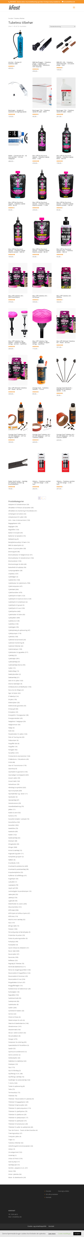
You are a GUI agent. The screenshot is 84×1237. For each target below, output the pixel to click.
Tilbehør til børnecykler (16, 1105)
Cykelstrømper (13, 649)
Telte (10, 1089)
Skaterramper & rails (15, 1020)
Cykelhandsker (13, 592)
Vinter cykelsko (13, 1174)
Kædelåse (11, 828)
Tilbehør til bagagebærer (17, 1102)
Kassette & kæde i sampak (17, 819)
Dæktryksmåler (13, 674)
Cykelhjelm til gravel (15, 605)
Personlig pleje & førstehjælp (18, 932)
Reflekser (11, 960)
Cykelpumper (13, 633)
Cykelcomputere (13, 586)
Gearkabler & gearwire (16, 772)
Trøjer (10, 1140)
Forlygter (11, 750)
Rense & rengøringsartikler (17, 970)
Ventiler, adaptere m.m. (16, 1168)
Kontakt (48, 1197)
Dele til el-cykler (13, 681)
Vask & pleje (12, 1162)
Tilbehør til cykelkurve (15, 1114)
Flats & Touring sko (14, 737)
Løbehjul (11, 898)
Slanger (11, 1039)
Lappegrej (11, 885)
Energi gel (11, 709)
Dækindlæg (12, 671)
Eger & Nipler (13, 693)
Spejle (10, 1048)
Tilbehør (11, 1096)
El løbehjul (12, 696)
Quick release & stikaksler (17, 948)
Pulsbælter (12, 945)
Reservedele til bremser (16, 976)
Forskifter (11, 753)
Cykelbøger (12, 577)
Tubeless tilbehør (14, 1143)
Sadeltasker (12, 1004)
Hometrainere (13, 803)
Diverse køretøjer (14, 684)
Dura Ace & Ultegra (15, 690)
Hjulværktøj (12, 800)
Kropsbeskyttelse (14, 872)
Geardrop (11, 769)
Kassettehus (12, 822)
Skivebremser (13, 1026)
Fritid (10, 762)
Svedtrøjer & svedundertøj (17, 1080)
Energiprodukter (14, 718)
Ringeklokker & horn (15, 982)
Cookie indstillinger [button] (64, 1234)
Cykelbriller (12, 580)
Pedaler (11, 929)
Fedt (9, 731)
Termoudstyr (12, 1092)
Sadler (10, 1008)
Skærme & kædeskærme (16, 1023)
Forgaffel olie (12, 743)
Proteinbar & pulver (15, 935)
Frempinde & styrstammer (17, 756)
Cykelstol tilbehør (14, 646)
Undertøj (11, 1155)
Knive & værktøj (13, 850)
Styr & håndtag (13, 1070)
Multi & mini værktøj (15, 919)
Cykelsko (11, 637)
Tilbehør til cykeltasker (16, 1121)
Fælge (10, 728)
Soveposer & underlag (16, 1042)
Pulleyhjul (11, 942)
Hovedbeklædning (14, 806)
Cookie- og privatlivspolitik (37, 1226)
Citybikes (11, 574)
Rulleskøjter (12, 992)
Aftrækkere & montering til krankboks (21, 511)
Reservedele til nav (14, 979)
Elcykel (10, 699)
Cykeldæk (11, 589)
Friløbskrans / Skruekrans (17, 759)
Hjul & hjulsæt (13, 791)
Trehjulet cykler (13, 1136)
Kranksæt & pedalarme (16, 866)
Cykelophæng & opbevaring (17, 630)
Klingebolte (12, 844)
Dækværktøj (12, 677)
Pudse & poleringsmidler (16, 938)
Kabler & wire (13, 813)
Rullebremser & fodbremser (18, 989)
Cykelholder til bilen (15, 614)
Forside (10, 18)
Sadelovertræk (13, 998)
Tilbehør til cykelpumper (16, 1118)
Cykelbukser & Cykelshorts (17, 583)
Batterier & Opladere (15, 536)
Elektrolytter (12, 703)
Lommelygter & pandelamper (18, 891)
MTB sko (11, 916)
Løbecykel (11, 894)
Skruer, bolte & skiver (15, 1033)
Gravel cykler (12, 778)
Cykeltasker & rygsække (16, 652)
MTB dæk (11, 910)
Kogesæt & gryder (14, 854)
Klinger (10, 847)
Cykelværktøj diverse (15, 665)
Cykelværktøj (12, 662)
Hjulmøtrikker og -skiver (16, 794)
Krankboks (12, 863)
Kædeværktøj (12, 838)
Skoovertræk (12, 1030)
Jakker (10, 809)
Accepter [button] (77, 1234)
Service (10, 1014)
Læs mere (52, 1234)
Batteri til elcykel (14, 533)
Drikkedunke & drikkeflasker (18, 687)
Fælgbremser (12, 725)
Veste (10, 1171)
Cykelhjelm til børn (14, 596)
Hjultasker (11, 797)
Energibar (11, 712)
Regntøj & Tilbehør (14, 963)
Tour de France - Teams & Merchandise (21, 1130)
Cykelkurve (12, 621)
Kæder (10, 835)
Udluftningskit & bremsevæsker (19, 1146)
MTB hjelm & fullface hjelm (17, 913)
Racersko (11, 957)
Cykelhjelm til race (14, 608)
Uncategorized (13, 1152)
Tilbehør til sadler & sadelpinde (19, 1127)
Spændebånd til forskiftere (17, 1045)
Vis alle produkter (52, 1194)
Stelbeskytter (12, 1058)
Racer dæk (12, 951)
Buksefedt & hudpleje (15, 567)
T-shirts (11, 1083)
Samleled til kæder (14, 1011)
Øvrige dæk (12, 926)
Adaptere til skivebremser (17, 504)
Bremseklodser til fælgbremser (19, 555)
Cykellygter (12, 627)
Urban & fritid (13, 1159)
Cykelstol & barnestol (15, 640)
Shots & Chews (13, 1017)
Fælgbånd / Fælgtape (15, 721)
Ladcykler (11, 882)
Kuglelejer (11, 879)
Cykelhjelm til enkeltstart (16, 602)
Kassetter (11, 825)
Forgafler (11, 747)
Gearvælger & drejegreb (16, 775)
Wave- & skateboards (15, 1177)
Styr (9, 1067)
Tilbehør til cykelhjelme (16, 1111)
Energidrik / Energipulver (17, 715)
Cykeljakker (12, 618)
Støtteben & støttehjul (15, 1061)
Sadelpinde (12, 1001)
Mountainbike (13, 907)
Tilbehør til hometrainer (16, 1124)
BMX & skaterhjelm (14, 545)
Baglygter (11, 526)
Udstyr (10, 1149)
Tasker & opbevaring (15, 1086)
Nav (9, 923)
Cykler (10, 668)
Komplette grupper (15, 857)
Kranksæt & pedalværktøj (17, 869)
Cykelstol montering (15, 643)
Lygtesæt (11, 901)
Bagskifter (11, 530)
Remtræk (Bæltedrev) (15, 967)
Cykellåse (11, 624)
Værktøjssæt (12, 1165)
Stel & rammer (13, 1055)
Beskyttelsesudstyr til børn (17, 542)
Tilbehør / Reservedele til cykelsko (20, 1099)
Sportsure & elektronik (16, 1052)
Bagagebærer (13, 523)
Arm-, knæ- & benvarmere (17, 520)
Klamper (11, 841)
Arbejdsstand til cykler (16, 517)
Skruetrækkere (13, 1036)
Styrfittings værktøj (14, 1077)
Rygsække (11, 995)
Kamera (11, 816)
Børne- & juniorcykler (15, 548)
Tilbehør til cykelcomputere (17, 1108)
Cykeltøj (11, 655)
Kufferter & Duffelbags (16, 875)
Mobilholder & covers (15, 904)
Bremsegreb (12, 552)
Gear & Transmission (15, 765)
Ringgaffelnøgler (14, 986)
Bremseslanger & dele (16, 564)
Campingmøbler (13, 570)
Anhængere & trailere (15, 514)
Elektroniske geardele (15, 706)
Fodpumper (12, 740)
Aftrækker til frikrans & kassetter (19, 508)
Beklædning (12, 539)
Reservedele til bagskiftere (17, 973)
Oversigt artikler (63, 1191)
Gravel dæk (12, 781)
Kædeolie (11, 831)
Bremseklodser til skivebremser (19, 558)
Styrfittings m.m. (14, 1074)
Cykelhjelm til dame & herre (18, 599)
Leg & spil (11, 888)
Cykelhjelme (12, 611)
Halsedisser (12, 784)
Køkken (10, 860)
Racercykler (12, 954)
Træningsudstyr (13, 1133)
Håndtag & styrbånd (15, 787)
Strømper (11, 1064)
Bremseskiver (13, 561)
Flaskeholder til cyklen (16, 734)
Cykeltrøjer (12, 658)
